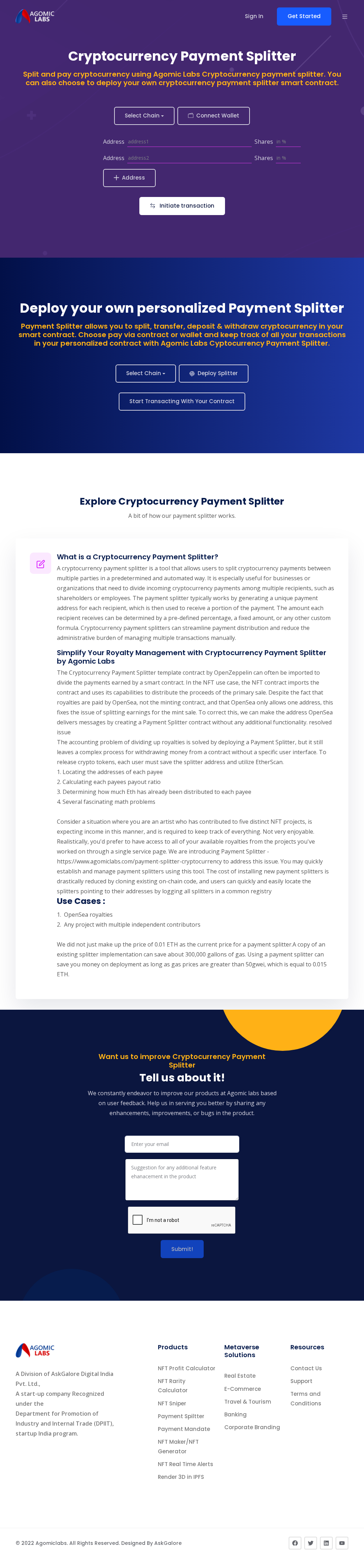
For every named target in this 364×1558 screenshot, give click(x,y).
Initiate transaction (184, 205)
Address (132, 177)
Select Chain (142, 115)
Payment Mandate (184, 1429)
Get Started (304, 16)
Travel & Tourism (247, 1401)
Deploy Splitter (216, 373)
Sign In (254, 16)
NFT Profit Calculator (186, 1368)
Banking (235, 1414)
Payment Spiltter (181, 1416)
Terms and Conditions (305, 1398)
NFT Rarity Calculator (173, 1385)
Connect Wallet (217, 115)
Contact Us (306, 1368)
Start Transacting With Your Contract (182, 401)
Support (301, 1381)
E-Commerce (242, 1389)
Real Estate (240, 1375)
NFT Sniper (172, 1403)
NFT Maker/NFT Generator (178, 1446)
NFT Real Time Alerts (185, 1464)
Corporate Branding (252, 1427)
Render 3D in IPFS (181, 1477)
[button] (345, 16)
